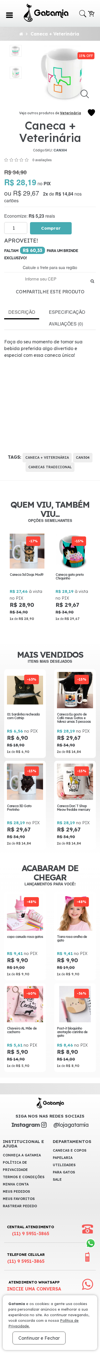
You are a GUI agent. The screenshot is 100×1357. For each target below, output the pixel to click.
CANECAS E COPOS (69, 1150)
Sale (57, 1179)
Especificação (67, 312)
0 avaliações (42, 159)
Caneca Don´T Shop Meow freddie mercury (73, 807)
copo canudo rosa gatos (25, 936)
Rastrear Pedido (20, 1206)
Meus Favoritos (19, 1199)
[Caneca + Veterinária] (15, 51)
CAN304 (83, 457)
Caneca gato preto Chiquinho (25, 576)
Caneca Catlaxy (68, 574)
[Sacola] (91, 13)
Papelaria (62, 1158)
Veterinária (70, 113)
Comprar (51, 228)
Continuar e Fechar (39, 1338)
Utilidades (64, 1165)
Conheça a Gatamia (22, 1155)
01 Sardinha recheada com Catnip (23, 716)
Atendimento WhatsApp (34, 1286)
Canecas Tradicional (50, 467)
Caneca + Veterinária (55, 34)
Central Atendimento (30, 1230)
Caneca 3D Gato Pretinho (19, 807)
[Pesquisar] (92, 280)
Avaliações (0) (66, 323)
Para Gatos (64, 1172)
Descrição (21, 312)
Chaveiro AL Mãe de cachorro (22, 1030)
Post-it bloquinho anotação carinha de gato (72, 1032)
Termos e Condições (23, 1177)
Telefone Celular (26, 1258)
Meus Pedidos (16, 1191)
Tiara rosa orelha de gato (72, 938)
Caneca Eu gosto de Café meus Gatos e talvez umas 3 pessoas (74, 718)
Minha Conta (16, 1184)
